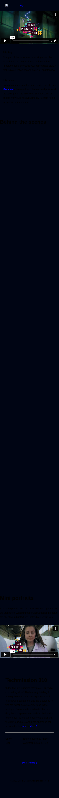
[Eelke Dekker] (20, 7)
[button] (52, 7)
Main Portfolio (29, 763)
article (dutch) (29, 726)
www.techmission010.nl (36, 743)
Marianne (8, 89)
